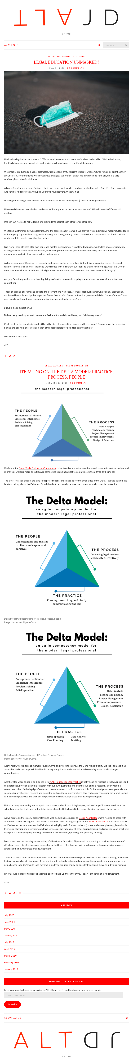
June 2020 (9, 922)
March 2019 (10, 955)
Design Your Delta (88, 817)
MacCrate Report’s (98, 821)
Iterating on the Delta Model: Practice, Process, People (67, 374)
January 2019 (11, 969)
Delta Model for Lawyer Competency (37, 468)
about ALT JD (12, 1018)
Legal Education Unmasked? (66, 62)
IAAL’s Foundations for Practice (65, 781)
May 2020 (9, 928)
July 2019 (9, 942)
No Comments (75, 68)
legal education (59, 56)
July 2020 (9, 915)
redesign (79, 56)
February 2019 (11, 962)
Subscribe (12, 1004)
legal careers (54, 366)
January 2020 (11, 935)
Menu (12, 44)
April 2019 (9, 949)
